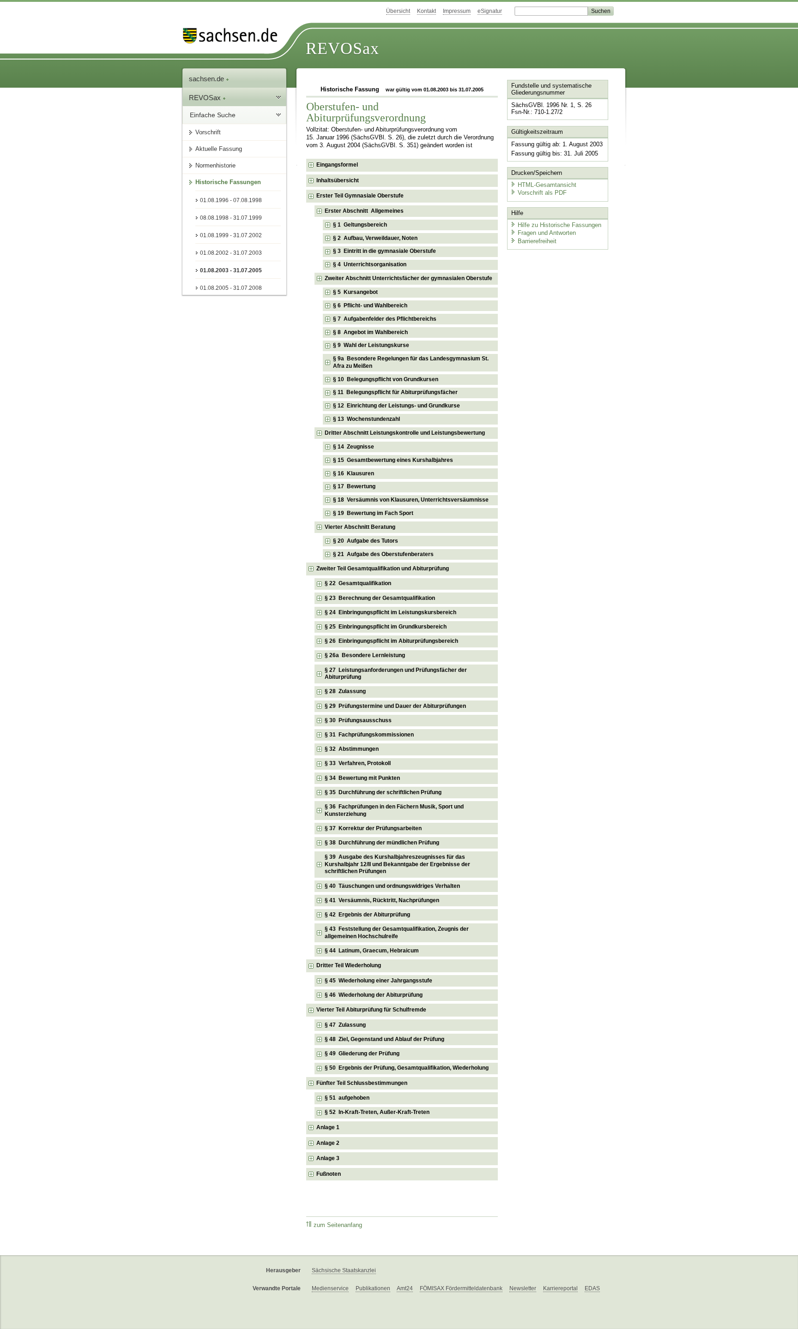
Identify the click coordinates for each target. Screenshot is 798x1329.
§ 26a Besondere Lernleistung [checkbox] (365, 655)
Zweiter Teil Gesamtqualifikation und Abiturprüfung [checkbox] (382, 568)
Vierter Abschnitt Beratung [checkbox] (360, 527)
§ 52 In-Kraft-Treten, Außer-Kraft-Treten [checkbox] (377, 1112)
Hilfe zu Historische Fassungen (559, 225)
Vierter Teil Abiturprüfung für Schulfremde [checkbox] (371, 1009)
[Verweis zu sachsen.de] (233, 36)
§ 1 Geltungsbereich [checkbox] (360, 225)
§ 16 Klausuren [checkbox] (353, 473)
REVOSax (342, 48)
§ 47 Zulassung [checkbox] (345, 1025)
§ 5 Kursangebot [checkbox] (355, 292)
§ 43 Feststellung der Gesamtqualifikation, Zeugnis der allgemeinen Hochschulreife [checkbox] (397, 933)
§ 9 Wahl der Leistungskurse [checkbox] (371, 345)
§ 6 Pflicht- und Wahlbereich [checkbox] (370, 305)
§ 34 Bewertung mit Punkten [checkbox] (362, 778)
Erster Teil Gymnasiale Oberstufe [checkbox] (360, 195)
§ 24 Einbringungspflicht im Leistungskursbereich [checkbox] (390, 612)
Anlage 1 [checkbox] (327, 1127)
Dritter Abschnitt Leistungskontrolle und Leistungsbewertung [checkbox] (405, 433)
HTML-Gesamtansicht (547, 184)
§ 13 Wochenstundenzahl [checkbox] (366, 419)
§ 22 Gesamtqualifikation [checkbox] (358, 583)
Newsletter (522, 1288)
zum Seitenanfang (338, 1225)
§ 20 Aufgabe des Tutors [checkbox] (365, 541)
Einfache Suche (213, 115)
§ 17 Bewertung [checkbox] (354, 486)
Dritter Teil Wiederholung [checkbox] (348, 965)
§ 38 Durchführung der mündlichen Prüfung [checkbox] (382, 842)
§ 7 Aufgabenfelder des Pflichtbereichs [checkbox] (384, 319)
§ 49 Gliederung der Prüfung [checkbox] (362, 1053)
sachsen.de (207, 79)
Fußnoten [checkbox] (328, 1174)
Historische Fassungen (228, 182)
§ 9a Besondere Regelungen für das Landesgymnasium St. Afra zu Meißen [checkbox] (411, 362)
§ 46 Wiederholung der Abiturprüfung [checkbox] (374, 995)
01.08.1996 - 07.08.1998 (231, 200)
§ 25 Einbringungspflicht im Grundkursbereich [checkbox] (386, 626)
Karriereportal (560, 1288)
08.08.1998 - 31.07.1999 (231, 218)
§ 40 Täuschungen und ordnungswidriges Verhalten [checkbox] (392, 886)
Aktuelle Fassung (218, 148)
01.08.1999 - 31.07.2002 (231, 235)
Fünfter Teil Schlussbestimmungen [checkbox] (361, 1083)
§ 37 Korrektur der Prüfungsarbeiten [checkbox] (373, 828)
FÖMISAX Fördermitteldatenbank (461, 1288)
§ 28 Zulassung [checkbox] (345, 691)
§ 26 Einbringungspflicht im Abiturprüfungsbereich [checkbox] (391, 641)
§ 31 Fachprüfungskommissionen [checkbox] (369, 734)
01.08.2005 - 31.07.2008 (231, 288)
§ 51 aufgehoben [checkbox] (347, 1098)
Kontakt (426, 11)
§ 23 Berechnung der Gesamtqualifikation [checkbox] (380, 598)
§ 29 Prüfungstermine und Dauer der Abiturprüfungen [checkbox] (395, 706)
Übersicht (398, 11)
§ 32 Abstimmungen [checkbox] (352, 749)
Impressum (457, 11)
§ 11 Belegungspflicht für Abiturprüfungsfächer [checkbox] (395, 392)
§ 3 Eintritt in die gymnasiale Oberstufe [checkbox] (384, 251)
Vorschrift (208, 132)
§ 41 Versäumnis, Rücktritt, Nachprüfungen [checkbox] (382, 900)
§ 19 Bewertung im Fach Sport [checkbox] (373, 513)
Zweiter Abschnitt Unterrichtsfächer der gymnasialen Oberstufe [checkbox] (408, 278)
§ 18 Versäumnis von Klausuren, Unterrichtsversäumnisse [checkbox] (411, 500)
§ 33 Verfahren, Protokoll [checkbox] (358, 763)
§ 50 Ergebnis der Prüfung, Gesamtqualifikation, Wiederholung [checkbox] (407, 1068)
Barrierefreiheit (537, 241)
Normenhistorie (215, 165)
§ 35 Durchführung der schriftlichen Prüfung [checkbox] (383, 792)
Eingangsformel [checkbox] (337, 165)
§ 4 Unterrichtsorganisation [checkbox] (369, 264)
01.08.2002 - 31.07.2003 (231, 253)
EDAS (592, 1288)
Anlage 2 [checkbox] (327, 1143)
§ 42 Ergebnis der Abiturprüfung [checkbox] (367, 914)
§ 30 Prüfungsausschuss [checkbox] (358, 720)
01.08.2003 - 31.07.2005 (231, 270)
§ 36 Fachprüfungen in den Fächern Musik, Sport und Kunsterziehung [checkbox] (394, 810)
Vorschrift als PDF (542, 192)
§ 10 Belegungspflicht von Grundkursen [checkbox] (385, 379)
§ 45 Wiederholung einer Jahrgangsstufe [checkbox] (378, 980)
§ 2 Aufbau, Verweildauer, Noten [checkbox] (375, 238)
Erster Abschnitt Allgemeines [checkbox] (364, 211)
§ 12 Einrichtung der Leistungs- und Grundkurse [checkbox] (396, 405)
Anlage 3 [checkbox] (327, 1158)
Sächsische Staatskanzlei (344, 1270)
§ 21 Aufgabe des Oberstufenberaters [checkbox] (383, 554)
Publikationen (373, 1288)
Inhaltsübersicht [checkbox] (337, 180)
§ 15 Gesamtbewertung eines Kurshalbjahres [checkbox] (393, 460)
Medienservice (330, 1288)
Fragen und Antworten (547, 232)
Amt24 (405, 1288)
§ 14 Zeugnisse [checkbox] (353, 446)
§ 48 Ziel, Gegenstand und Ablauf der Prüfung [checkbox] (384, 1039)
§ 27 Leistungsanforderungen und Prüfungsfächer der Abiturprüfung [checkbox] (396, 674)
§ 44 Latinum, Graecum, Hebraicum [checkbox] (372, 950)
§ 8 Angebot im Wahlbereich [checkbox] (370, 332)
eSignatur (490, 11)
